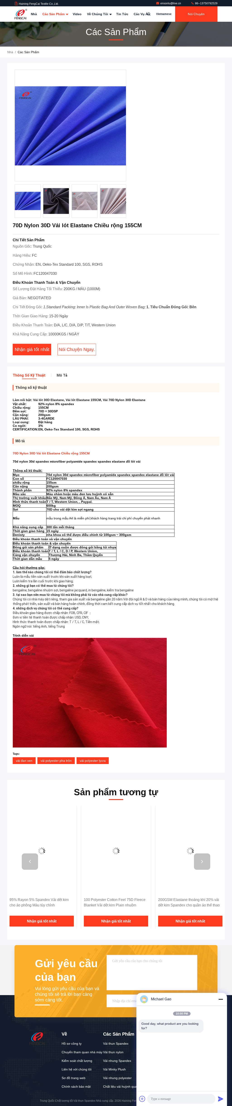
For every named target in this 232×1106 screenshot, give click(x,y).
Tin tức (122, 14)
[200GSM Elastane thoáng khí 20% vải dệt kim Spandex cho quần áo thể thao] (190, 851)
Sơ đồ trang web (73, 1078)
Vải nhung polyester (117, 1078)
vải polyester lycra (93, 760)
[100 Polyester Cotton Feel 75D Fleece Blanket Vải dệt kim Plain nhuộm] (116, 851)
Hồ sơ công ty (72, 1043)
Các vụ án (142, 14)
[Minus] (220, 999)
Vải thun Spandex (115, 1043)
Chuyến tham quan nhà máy (82, 1052)
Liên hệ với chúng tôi (77, 1069)
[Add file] (142, 1099)
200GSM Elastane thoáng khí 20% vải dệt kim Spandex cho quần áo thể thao (189, 902)
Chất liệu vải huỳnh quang (121, 1086)
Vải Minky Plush (114, 1069)
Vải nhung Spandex (117, 1061)
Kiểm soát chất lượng (77, 1061)
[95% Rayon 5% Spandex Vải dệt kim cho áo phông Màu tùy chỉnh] (42, 851)
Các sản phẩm (53, 14)
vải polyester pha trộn (56, 760)
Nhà (34, 14)
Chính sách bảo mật (76, 1086)
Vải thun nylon (113, 1052)
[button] (125, 202)
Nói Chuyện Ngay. (196, 17)
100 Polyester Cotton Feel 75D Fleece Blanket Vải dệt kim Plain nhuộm (114, 902)
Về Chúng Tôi (98, 14)
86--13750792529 (206, 3)
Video (77, 14)
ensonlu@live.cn (171, 3)
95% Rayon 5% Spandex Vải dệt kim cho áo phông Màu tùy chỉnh (39, 902)
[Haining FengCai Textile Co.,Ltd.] (20, 14)
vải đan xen (24, 760)
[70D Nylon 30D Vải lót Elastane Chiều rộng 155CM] (70, 126)
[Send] (220, 1099)
